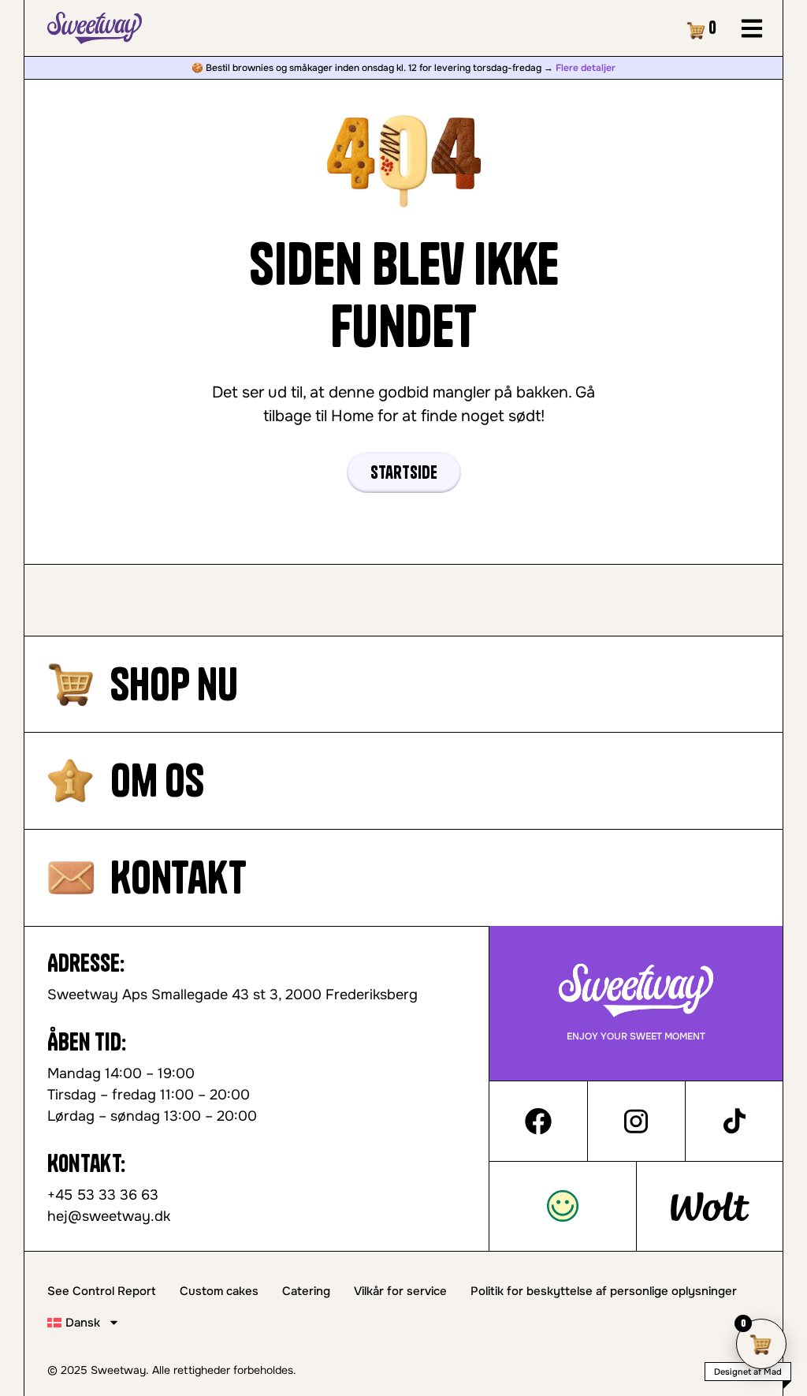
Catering (306, 1291)
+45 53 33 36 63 (102, 1195)
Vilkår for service (400, 1291)
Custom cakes (219, 1291)
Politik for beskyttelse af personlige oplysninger (603, 1291)
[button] (752, 28)
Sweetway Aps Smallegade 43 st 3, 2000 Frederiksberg (232, 994)
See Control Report (101, 1291)
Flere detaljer (585, 68)
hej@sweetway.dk (108, 1216)
